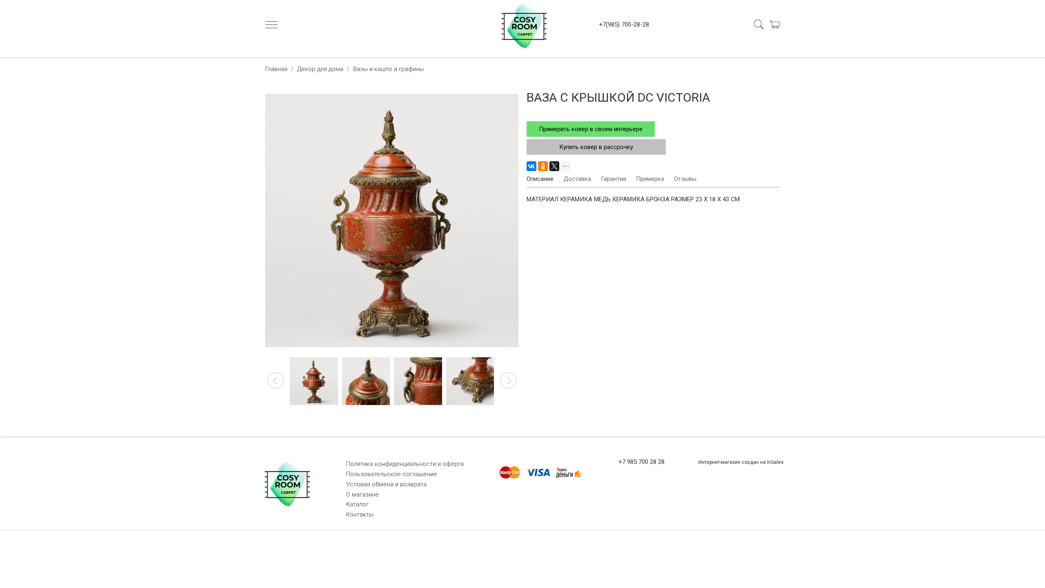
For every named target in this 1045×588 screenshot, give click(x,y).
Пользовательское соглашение (391, 474)
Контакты (360, 514)
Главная (276, 69)
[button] (275, 380)
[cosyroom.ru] (522, 24)
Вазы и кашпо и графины (388, 69)
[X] (554, 166)
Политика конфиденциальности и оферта (405, 464)
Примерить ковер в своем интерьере (591, 129)
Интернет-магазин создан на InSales (741, 462)
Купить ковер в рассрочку (596, 147)
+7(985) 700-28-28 (624, 24)
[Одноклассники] (543, 166)
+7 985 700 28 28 (641, 462)
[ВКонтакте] (531, 166)
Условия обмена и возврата (386, 484)
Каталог (357, 504)
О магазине (362, 494)
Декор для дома (320, 69)
